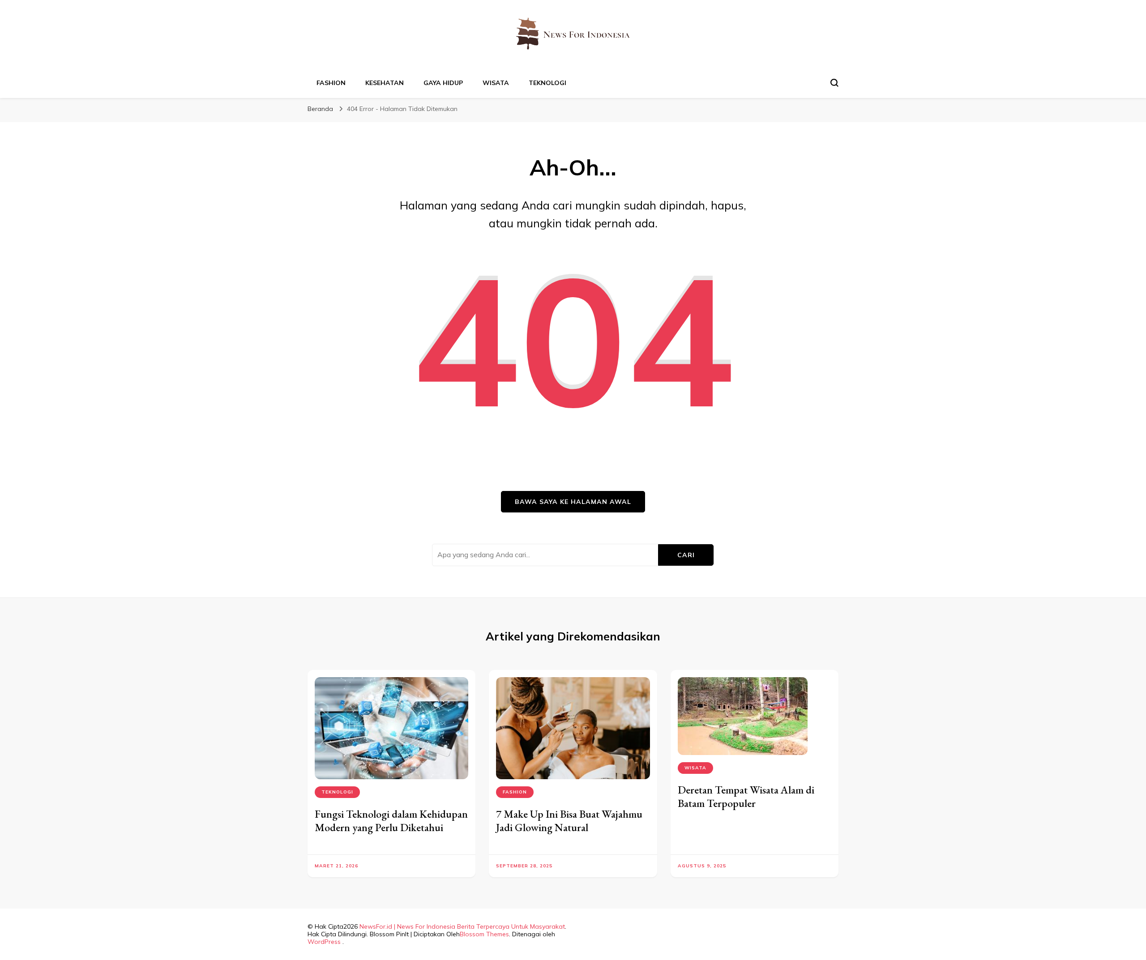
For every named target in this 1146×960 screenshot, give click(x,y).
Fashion (331, 83)
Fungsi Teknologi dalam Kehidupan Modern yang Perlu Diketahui (391, 820)
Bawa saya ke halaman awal (573, 502)
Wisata (496, 83)
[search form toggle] (834, 83)
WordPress (324, 942)
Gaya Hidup (443, 83)
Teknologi (547, 83)
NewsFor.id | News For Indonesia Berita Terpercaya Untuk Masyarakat (462, 926)
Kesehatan (384, 83)
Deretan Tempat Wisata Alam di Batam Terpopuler (746, 796)
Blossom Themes (484, 934)
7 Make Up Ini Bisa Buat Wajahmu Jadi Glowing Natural (569, 820)
